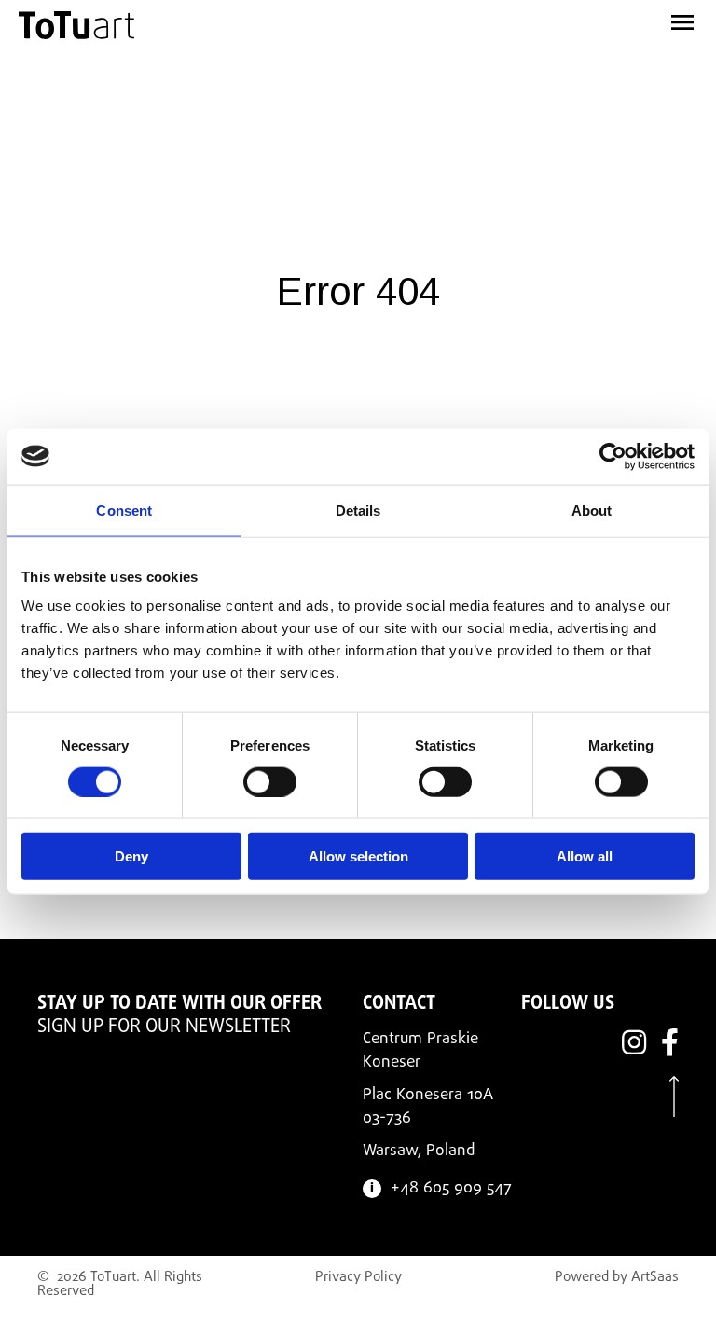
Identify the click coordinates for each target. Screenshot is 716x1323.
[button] (573, 18)
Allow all (585, 856)
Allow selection (358, 856)
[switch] (269, 781)
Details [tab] (358, 509)
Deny (131, 856)
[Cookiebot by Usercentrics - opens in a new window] (613, 456)
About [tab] (592, 509)
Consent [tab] (124, 509)
